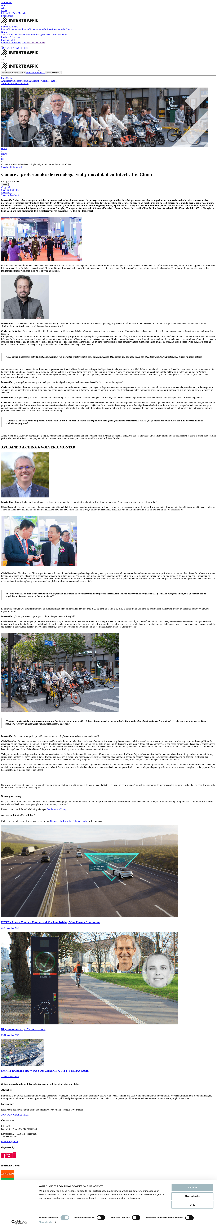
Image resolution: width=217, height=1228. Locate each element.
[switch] (101, 1217)
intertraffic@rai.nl (9, 1141)
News (4, 32)
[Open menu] (2, 62)
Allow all (192, 1187)
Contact (9, 15)
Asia (3, 7)
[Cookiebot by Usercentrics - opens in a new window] (19, 1222)
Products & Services (10, 37)
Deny (192, 1204)
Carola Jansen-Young (57, 809)
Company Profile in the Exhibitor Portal (68, 821)
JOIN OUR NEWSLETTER (14, 48)
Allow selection (192, 1196)
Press (3, 15)
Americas (5, 5)
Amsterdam (6, 2)
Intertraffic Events (9, 26)
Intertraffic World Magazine (14, 13)
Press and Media (9, 40)
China (4, 10)
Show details (45, 1222)
